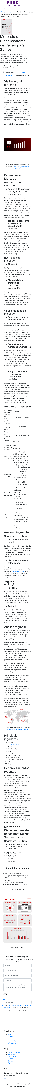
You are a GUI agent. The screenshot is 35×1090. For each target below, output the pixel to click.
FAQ (9, 1063)
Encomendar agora (17, 947)
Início (3, 12)
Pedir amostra (21, 76)
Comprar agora (16, 889)
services (10, 1039)
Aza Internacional (13, 745)
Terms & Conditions (14, 1052)
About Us (11, 1034)
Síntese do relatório (9, 72)
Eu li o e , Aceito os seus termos (17, 1006)
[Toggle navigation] (6, 7)
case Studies (12, 1041)
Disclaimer (11, 1059)
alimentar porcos (18, 571)
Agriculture (11, 12)
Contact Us (12, 1061)
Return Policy (12, 1057)
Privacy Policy (13, 1054)
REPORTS (11, 1037)
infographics (12, 1043)
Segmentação (7, 76)
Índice (23, 72)
